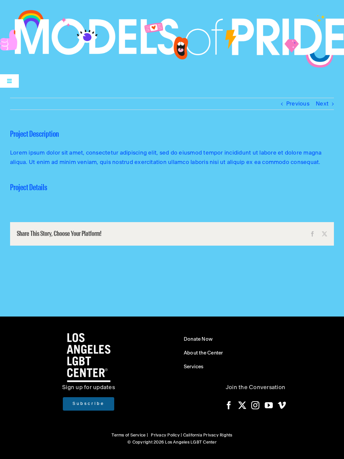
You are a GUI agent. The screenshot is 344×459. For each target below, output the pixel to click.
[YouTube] (269, 405)
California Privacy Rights (207, 435)
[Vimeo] (282, 405)
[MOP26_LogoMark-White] (172, 12)
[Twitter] (242, 405)
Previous (297, 104)
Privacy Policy (165, 435)
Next (322, 104)
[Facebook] (229, 405)
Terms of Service (128, 435)
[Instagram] (255, 405)
